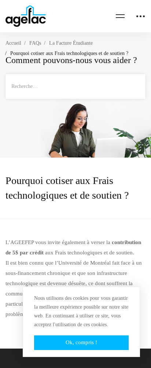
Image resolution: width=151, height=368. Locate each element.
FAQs (35, 43)
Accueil (13, 43)
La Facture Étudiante (71, 43)
